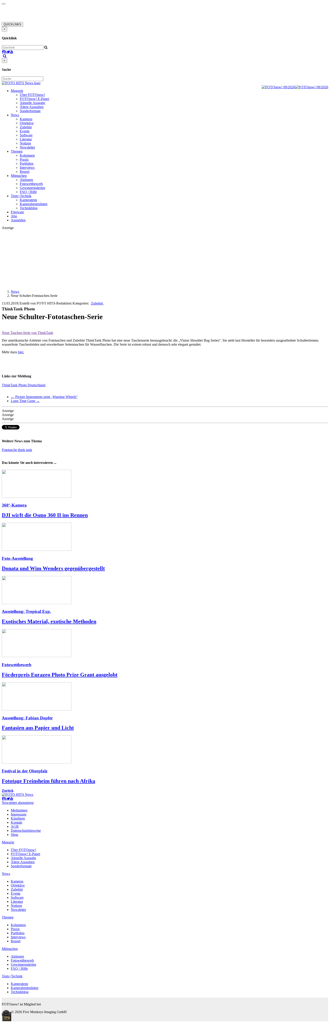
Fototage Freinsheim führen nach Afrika (48, 781)
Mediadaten (19, 810)
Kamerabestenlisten (33, 204)
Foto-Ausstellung (17, 558)
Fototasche (10, 450)
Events (24, 131)
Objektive (27, 123)
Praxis (24, 159)
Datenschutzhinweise (26, 830)
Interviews (27, 167)
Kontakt (16, 822)
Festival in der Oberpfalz (24, 771)
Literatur (26, 139)
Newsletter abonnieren (18, 803)
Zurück (7, 790)
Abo (14, 216)
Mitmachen (19, 176)
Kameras (26, 119)
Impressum (18, 814)
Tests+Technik (21, 196)
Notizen (25, 143)
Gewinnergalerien (32, 188)
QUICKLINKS (12, 24)
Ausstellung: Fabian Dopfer (27, 718)
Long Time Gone (25, 401)
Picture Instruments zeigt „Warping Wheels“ (44, 397)
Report (24, 171)
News (15, 115)
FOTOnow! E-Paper (34, 99)
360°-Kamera (14, 505)
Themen (16, 151)
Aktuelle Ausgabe (32, 103)
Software (26, 135)
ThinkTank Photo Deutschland (23, 385)
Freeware (17, 212)
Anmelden (18, 220)
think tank (25, 450)
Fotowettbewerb (31, 184)
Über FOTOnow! (32, 95)
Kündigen (18, 818)
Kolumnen (27, 155)
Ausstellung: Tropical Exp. (26, 611)
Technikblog (28, 208)
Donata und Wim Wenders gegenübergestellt (53, 568)
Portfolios (26, 163)
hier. (21, 352)
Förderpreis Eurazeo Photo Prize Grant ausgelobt (59, 675)
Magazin (17, 91)
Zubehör (26, 127)
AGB (15, 826)
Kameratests (28, 200)
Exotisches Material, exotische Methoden (49, 621)
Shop (14, 834)
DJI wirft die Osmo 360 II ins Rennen (45, 515)
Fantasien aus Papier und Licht (38, 728)
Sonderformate (30, 111)
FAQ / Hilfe (28, 192)
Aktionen (26, 180)
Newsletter (27, 147)
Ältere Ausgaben (32, 107)
